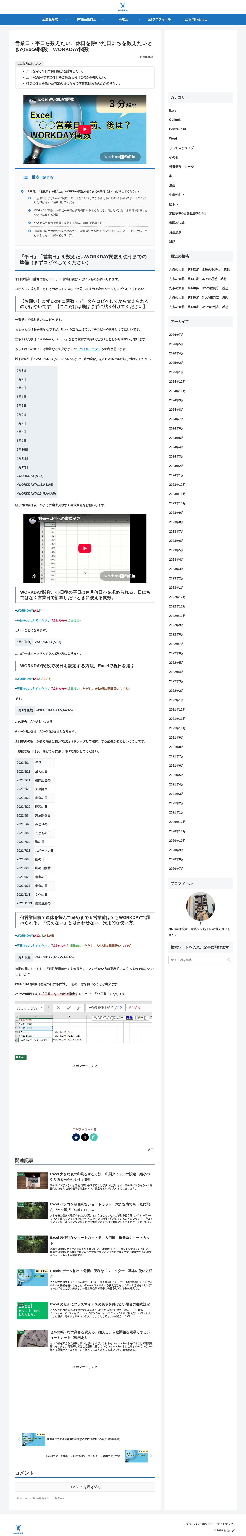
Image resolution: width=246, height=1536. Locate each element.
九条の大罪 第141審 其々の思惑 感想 (198, 279)
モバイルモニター (88, 349)
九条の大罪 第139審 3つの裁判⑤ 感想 (198, 297)
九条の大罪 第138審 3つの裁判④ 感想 (198, 307)
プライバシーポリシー (199, 1523)
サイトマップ (225, 1523)
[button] (229, 960)
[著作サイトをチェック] (76, 1137)
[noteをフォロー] (94, 1137)
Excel (22, 1057)
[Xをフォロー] (85, 1137)
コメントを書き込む (85, 1487)
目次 (35, 177)
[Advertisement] (85, 1096)
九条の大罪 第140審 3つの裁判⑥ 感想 (198, 288)
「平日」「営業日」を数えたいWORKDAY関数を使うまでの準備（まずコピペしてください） (83, 191)
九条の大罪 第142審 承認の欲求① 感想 (199, 269)
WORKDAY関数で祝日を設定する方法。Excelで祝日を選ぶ (69, 222)
